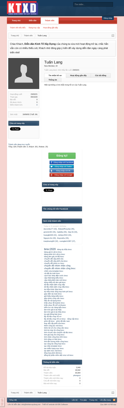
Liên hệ (75, 400)
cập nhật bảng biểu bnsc (53, 278)
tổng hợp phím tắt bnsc (53, 353)
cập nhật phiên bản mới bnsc (55, 280)
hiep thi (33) (72, 232)
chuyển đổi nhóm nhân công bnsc (60, 268)
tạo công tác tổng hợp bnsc (55, 344)
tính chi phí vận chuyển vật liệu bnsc (58, 332)
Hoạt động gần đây (50, 28)
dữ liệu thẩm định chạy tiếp (54, 285)
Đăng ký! (62, 155)
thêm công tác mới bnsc (53, 326)
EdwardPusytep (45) (66, 229)
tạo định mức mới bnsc (53, 351)
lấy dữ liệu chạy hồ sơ (52, 316)
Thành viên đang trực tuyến (19, 144)
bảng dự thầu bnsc (64, 249)
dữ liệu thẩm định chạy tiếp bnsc (56, 287)
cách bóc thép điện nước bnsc (56, 276)
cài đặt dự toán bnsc (52, 273)
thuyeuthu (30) (63, 238)
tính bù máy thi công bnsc (54, 330)
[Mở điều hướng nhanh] (113, 35)
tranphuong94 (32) (51, 241)
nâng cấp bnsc (73, 319)
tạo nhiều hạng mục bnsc (54, 348)
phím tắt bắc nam (63, 321)
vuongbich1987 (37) (67, 241)
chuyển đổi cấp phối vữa (53, 259)
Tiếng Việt (13, 400)
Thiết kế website (48, 404)
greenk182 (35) (50, 232)
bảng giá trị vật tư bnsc (53, 252)
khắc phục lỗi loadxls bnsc (54, 303)
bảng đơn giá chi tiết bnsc (54, 256)
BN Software (63, 404)
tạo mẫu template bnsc (53, 346)
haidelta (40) (62, 232)
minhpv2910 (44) (64, 235)
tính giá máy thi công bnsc (54, 335)
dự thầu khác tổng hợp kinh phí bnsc (58, 292)
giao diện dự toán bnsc (53, 294)
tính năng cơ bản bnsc (53, 339)
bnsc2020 (50, 249)
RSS (114, 400)
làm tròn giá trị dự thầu (53, 310)
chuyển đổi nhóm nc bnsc (54, 263)
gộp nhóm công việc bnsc (54, 298)
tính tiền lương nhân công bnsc (56, 341)
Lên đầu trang (105, 400)
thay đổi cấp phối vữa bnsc (54, 323)
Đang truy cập (34, 28)
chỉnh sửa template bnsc (53, 271)
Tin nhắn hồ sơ (55, 75)
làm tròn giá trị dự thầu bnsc (55, 312)
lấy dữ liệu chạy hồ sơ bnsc (55, 319)
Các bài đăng (100, 75)
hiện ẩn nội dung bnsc (52, 301)
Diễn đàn (32, 20)
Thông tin (53, 80)
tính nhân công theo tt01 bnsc (55, 337)
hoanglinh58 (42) (50, 235)
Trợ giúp (83, 400)
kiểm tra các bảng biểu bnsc (55, 307)
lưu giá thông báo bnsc (53, 314)
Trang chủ (16, 20)
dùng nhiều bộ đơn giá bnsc (55, 282)
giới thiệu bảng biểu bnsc (53, 296)
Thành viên (49, 20)
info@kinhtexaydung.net (30, 404)
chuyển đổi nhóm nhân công (57, 265)
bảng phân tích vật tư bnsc (54, 254)
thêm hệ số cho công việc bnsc (56, 328)
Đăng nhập (108, 18)
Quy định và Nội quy (108, 404)
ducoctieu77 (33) (50, 229)
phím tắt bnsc (49, 321)
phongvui (76, 375)
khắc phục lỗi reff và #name (55, 305)
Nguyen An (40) (50, 238)
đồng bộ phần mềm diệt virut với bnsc (58, 355)
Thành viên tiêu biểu (18, 28)
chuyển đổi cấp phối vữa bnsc (56, 261)
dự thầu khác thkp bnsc (53, 289)
